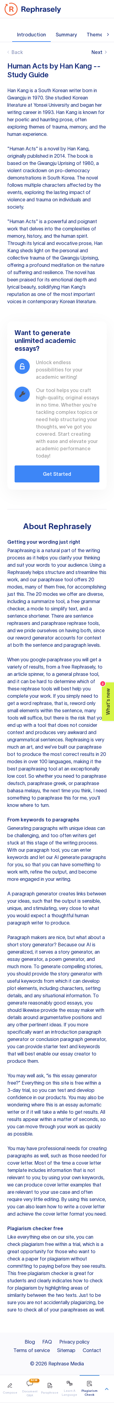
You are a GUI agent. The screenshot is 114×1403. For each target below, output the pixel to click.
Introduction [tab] (31, 34)
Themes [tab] (96, 34)
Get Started (57, 474)
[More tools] (107, 1389)
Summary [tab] (66, 34)
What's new (106, 698)
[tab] (10, 1389)
